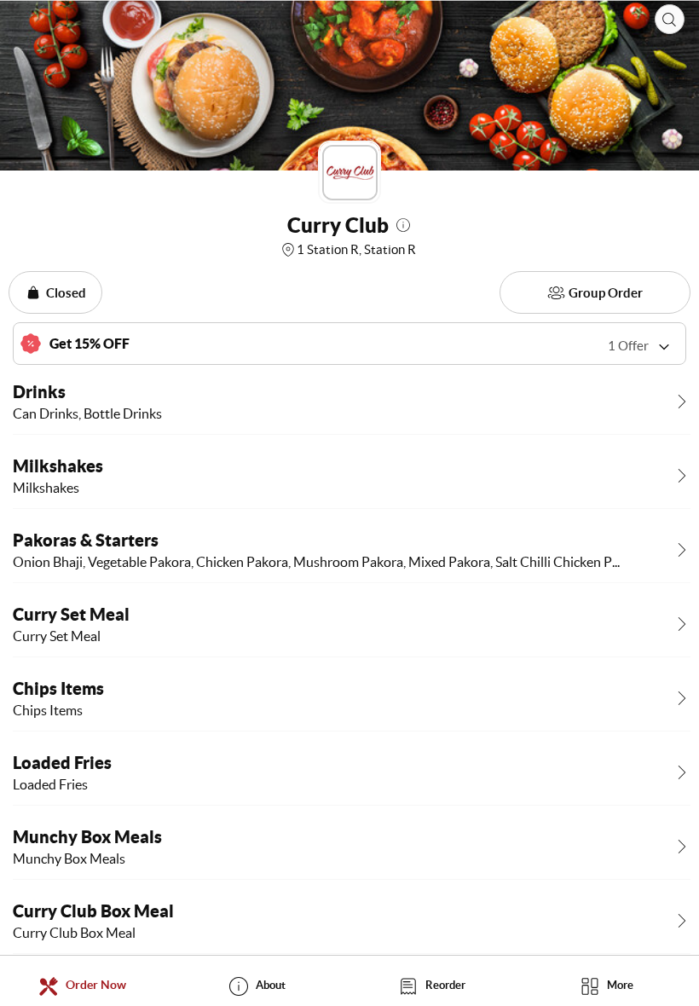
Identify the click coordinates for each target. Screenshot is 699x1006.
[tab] (87, 985)
